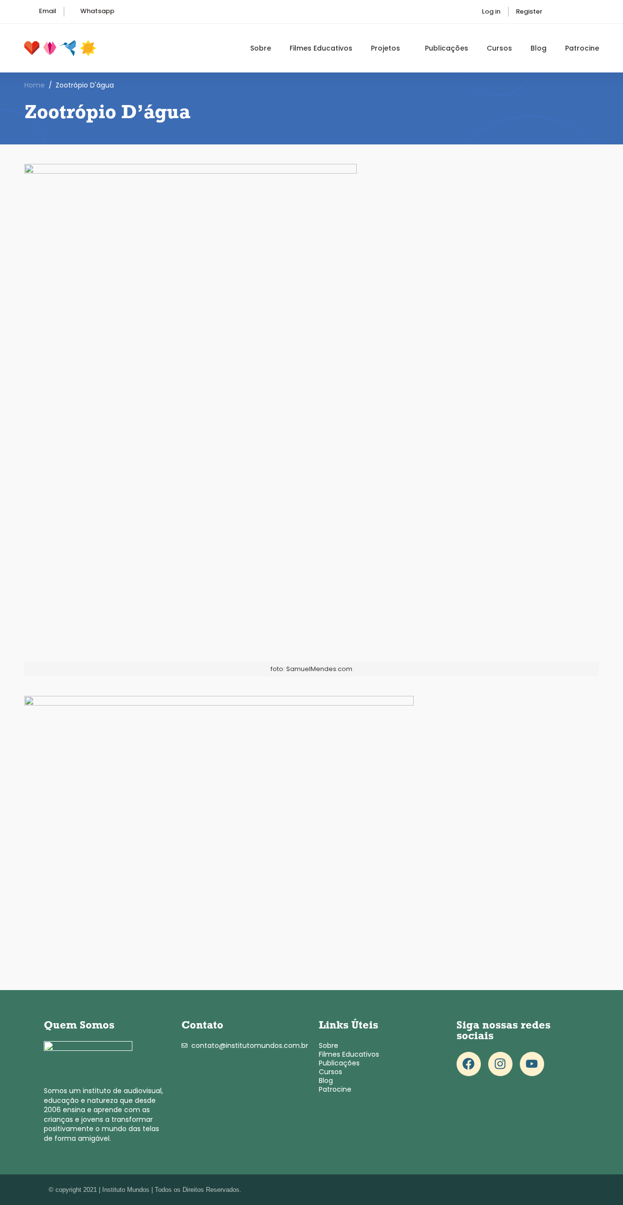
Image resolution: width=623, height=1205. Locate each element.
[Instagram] (500, 1064)
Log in (491, 11)
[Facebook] (469, 1064)
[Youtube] (532, 1064)
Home (34, 85)
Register (529, 11)
